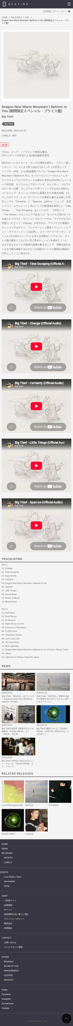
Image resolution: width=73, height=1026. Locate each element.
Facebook (6, 994)
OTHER (5, 957)
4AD (27, 17)
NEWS (5, 848)
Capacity (29, 834)
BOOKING (8, 961)
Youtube (5, 1008)
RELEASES (16, 17)
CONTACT (6, 938)
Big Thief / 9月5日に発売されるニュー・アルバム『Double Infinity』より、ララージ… (18, 764)
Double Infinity (8, 834)
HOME (5, 17)
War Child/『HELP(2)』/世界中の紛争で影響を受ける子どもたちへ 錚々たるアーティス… (53, 699)
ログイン (56, 11)
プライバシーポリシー (14, 919)
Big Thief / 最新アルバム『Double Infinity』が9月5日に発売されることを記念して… (52, 731)
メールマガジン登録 (13, 947)
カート (65, 11)
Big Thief (9, 124)
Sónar (7, 886)
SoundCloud (7, 1003)
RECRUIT (8, 980)
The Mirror (54, 805)
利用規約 (8, 928)
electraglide (9, 881)
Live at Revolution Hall (12, 805)
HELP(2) (29, 805)
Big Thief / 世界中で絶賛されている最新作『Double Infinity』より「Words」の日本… (18, 731)
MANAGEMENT (11, 971)
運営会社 (8, 923)
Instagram (6, 999)
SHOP (4, 896)
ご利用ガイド (10, 900)
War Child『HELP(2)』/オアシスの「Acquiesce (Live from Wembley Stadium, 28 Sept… (18, 699)
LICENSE (8, 975)
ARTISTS (8, 858)
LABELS (8, 862)
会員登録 (47, 11)
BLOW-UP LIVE (11, 966)
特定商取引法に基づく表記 (16, 914)
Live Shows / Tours (12, 877)
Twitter (5, 990)
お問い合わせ (10, 942)
